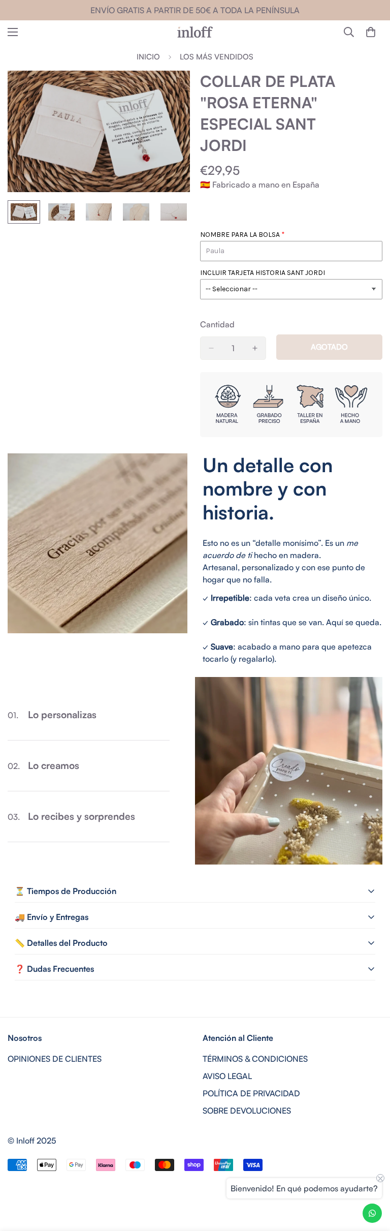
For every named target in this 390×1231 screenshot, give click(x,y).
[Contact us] (372, 1213)
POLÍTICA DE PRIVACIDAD (251, 1093)
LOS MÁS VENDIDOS (216, 56)
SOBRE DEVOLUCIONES (247, 1110)
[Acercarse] (168, 92)
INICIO (148, 56)
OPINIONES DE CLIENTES (55, 1059)
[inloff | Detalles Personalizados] (195, 32)
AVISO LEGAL (227, 1076)
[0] (370, 32)
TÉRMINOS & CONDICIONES (255, 1059)
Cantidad (217, 324)
